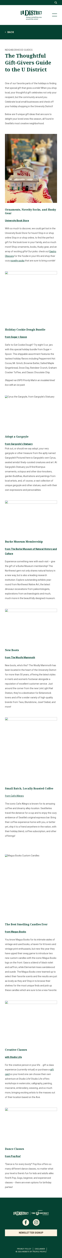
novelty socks (17, 260)
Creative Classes (16, 1050)
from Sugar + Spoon (16, 337)
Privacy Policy (24, 1249)
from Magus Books (15, 931)
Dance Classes (14, 1149)
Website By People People (34, 1252)
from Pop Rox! (13, 1156)
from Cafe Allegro (14, 796)
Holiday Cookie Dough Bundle (25, 329)
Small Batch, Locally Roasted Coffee (29, 788)
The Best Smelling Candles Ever (26, 924)
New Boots (12, 650)
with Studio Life (13, 1057)
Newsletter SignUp (31, 1232)
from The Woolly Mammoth (20, 657)
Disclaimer (40, 1249)
